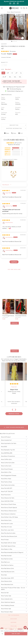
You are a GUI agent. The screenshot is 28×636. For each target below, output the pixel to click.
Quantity (4, 62)
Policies (14, 626)
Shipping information (14, 128)
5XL (20, 77)
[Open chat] (25, 627)
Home (8, 12)
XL (21, 73)
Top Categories (13, 615)
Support (14, 622)
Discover (13, 618)
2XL (4, 77)
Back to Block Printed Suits (15, 427)
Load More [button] (14, 262)
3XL (10, 77)
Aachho (4, 44)
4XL (15, 77)
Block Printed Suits (15, 12)
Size (2, 69)
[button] (5, 51)
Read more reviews (14, 413)
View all (15, 323)
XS (3, 73)
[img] (6, 190)
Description (14, 125)
